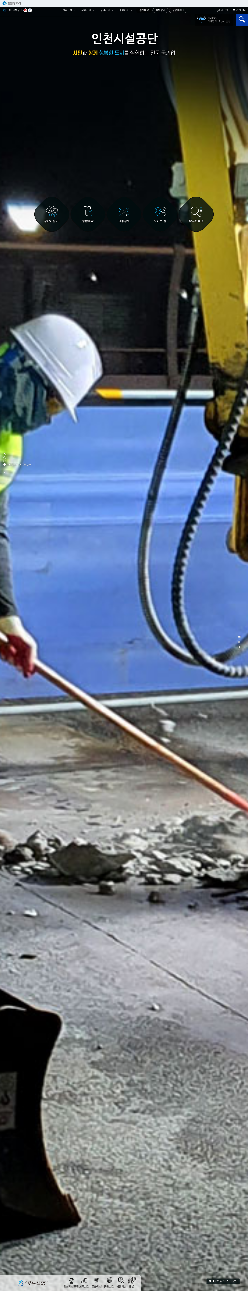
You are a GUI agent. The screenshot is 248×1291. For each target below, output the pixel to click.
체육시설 (67, 10)
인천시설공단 (15, 10)
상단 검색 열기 (242, 20)
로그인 (224, 10)
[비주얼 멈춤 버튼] (4, 469)
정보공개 (160, 10)
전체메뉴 (240, 10)
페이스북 (30, 10)
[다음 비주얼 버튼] (4, 473)
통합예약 (144, 10)
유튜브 (25, 10)
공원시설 (105, 10)
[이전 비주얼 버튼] (4, 454)
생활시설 (124, 10)
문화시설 (86, 10)
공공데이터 (178, 10)
